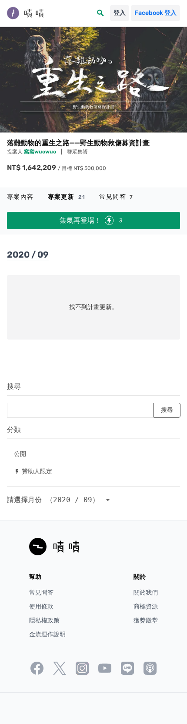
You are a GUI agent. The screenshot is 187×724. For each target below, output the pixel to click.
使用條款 (41, 606)
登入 (120, 13)
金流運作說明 (47, 634)
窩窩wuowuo (40, 152)
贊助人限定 (33, 471)
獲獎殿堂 (146, 620)
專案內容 (20, 197)
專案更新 (67, 197)
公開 (20, 453)
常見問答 (116, 197)
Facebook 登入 (155, 13)
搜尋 (14, 386)
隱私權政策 (44, 620)
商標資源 (146, 606)
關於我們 (146, 592)
